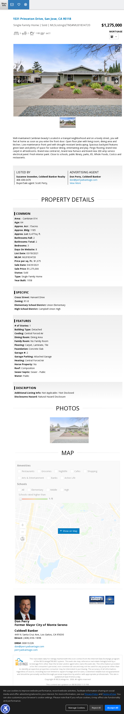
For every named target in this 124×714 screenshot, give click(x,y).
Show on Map (69, 530)
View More (75, 183)
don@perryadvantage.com (83, 179)
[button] (5, 708)
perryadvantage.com (26, 649)
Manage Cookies (76, 707)
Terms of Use (109, 694)
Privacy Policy (91, 694)
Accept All (112, 707)
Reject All (96, 707)
